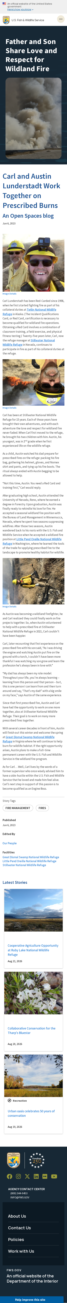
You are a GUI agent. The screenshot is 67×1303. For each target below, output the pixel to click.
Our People (10, 843)
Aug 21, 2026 (15, 961)
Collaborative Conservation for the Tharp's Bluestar (31, 1030)
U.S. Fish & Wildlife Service (28, 20)
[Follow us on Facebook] (11, 1176)
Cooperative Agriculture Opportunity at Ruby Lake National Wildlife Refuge (33, 950)
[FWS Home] (6, 20)
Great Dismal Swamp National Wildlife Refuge (31, 857)
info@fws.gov (19, 1197)
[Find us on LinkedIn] (37, 1176)
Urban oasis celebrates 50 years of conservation (31, 1113)
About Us (17, 1216)
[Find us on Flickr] (46, 1176)
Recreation (20, 1100)
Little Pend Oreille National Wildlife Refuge (29, 861)
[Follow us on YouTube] (55, 1176)
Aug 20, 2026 (15, 1044)
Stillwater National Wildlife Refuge (24, 865)
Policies (16, 1239)
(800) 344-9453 (18, 1193)
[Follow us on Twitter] (28, 1176)
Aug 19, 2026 (15, 1126)
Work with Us (21, 1251)
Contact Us (19, 1227)
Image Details (9, 293)
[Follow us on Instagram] (19, 1176)
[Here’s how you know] (33, 7)
